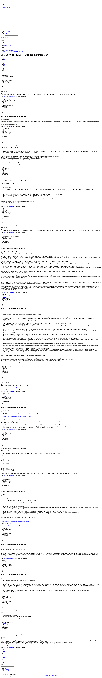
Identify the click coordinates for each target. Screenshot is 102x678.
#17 (1, 120)
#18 (1, 149)
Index (4, 30)
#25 (1, 452)
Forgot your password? (8, 42)
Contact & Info (6, 7)
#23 (1, 384)
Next (4, 64)
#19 (1, 184)
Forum (4, 6)
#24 (1, 411)
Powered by (47, 675)
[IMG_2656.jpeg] (7, 523)
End (4, 65)
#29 (1, 614)
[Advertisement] (51, 18)
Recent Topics (6, 31)
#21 (1, 252)
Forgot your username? (8, 44)
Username (3, 36)
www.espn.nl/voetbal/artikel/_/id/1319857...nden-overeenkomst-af (15, 387)
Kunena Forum (53, 675)
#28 (1, 578)
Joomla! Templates (5, 676)
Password (3, 37)
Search (4, 32)
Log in (2, 40)
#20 (1, 229)
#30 (1, 638)
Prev (4, 59)
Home (4, 4)
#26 (1, 495)
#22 (1, 312)
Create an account (7, 45)
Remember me (5, 39)
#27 (1, 548)
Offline (4, 101)
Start (4, 58)
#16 (1, 93)
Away (4, 77)
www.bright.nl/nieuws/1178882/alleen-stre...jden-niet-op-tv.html (15, 521)
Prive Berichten (6, 33)
